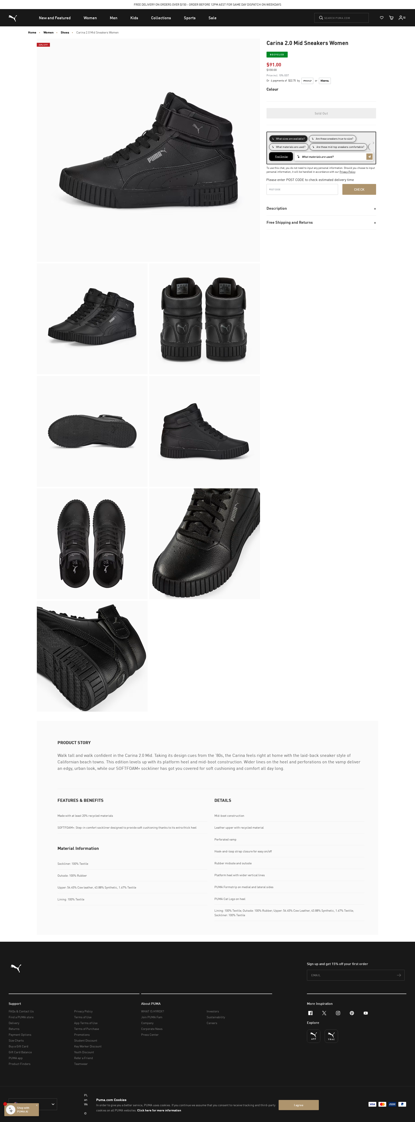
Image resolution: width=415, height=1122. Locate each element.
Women (48, 32)
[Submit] (321, 18)
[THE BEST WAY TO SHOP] (313, 1036)
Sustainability (216, 1017)
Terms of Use (82, 1017)
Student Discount (85, 1040)
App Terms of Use (85, 1023)
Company (147, 1023)
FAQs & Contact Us (21, 1011)
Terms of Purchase (86, 1029)
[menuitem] (54, 17)
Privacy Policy (347, 171)
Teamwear (81, 1064)
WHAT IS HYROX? (152, 1011)
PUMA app (16, 1058)
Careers (212, 1023)
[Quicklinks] (402, 17)
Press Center (150, 1034)
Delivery (14, 1023)
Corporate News (152, 1029)
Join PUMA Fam (151, 1017)
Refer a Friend (83, 1058)
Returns (14, 1029)
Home (32, 32)
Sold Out (321, 113)
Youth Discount (84, 1052)
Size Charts (16, 1040)
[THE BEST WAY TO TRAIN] (331, 1036)
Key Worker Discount (88, 1046)
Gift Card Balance (20, 1052)
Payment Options (20, 1034)
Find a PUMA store (21, 1017)
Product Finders (19, 1064)
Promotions (82, 1034)
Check (359, 189)
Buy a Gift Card (18, 1046)
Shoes (65, 32)
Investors (213, 1011)
